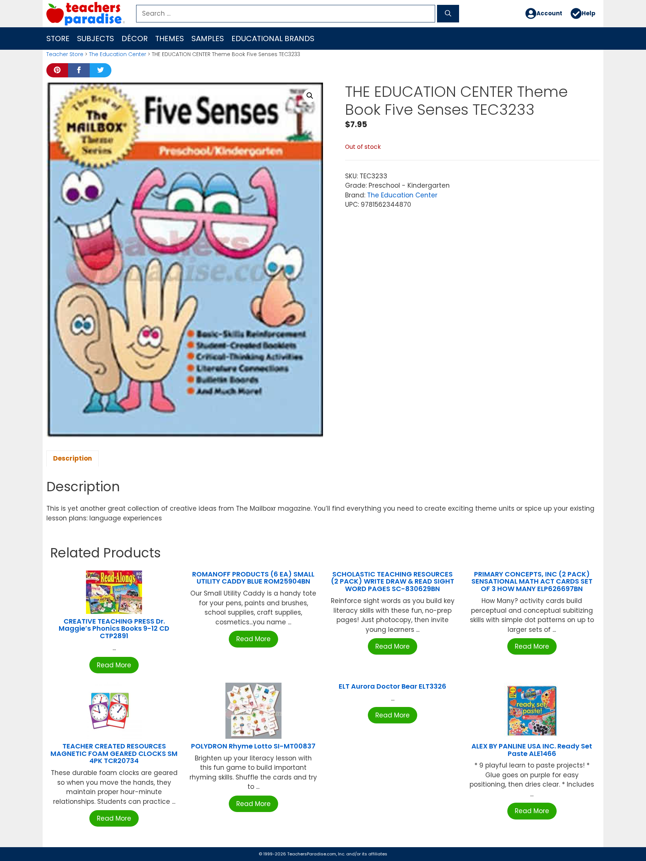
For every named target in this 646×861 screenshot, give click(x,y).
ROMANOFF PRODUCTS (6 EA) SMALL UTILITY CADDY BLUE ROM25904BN (253, 577)
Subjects (95, 38)
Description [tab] (72, 458)
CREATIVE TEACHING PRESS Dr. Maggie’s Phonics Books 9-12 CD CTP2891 (114, 628)
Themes (169, 38)
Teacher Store (64, 54)
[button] (310, 95)
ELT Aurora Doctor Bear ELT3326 (392, 686)
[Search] (448, 14)
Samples (207, 38)
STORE (58, 38)
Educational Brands (272, 38)
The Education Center (117, 54)
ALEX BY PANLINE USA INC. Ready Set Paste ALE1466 (531, 749)
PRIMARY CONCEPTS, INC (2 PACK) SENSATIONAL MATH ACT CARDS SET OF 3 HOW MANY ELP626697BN (532, 581)
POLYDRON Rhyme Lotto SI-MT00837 (253, 746)
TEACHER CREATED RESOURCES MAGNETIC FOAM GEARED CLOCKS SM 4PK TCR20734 (114, 753)
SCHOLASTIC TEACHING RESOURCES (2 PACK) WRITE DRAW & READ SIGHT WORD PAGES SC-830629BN (392, 581)
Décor (134, 38)
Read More (114, 665)
